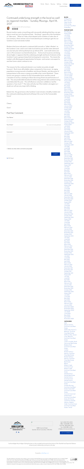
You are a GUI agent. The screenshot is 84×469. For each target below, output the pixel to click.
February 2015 (68, 210)
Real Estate (67, 362)
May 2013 (67, 241)
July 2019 (66, 134)
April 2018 (67, 151)
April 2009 (67, 317)
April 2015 (67, 209)
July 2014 (66, 220)
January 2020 (68, 131)
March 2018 (67, 153)
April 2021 (67, 116)
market (66, 350)
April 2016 (67, 192)
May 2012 (67, 259)
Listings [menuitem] (65, 4)
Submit (55, 154)
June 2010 (67, 296)
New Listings (67, 20)
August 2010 (67, 293)
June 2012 (67, 258)
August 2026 (67, 33)
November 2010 (68, 288)
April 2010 (67, 300)
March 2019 (67, 139)
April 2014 (67, 224)
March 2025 (67, 58)
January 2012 (68, 266)
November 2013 (68, 232)
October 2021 (68, 107)
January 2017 (68, 177)
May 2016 (67, 190)
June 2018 (67, 148)
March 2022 (67, 104)
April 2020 (67, 129)
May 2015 (67, 207)
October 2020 (68, 121)
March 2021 (67, 118)
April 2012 (67, 261)
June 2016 (67, 188)
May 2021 (67, 114)
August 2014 (67, 219)
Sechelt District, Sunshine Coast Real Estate (70, 382)
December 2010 (68, 286)
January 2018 (68, 156)
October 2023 (68, 77)
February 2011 (68, 283)
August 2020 (68, 124)
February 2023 (68, 91)
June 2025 (67, 53)
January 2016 (68, 195)
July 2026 (67, 35)
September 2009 (69, 310)
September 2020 (69, 123)
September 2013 (69, 236)
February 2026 (68, 42)
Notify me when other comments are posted (20, 148)
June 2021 (67, 112)
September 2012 (69, 254)
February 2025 (68, 60)
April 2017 (67, 172)
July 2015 (66, 204)
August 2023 (67, 80)
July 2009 (67, 312)
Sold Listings (67, 24)
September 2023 (69, 79)
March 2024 (67, 72)
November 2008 (69, 318)
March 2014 (67, 225)
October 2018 (68, 143)
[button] (75, 5)
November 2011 (68, 269)
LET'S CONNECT (75, 5)
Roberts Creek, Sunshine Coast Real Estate (70, 370)
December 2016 (68, 178)
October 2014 (68, 215)
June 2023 (67, 84)
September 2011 (68, 273)
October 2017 (68, 161)
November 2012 (68, 251)
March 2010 (67, 301)
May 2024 (67, 70)
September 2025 (69, 48)
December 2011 (68, 268)
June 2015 (67, 205)
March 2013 (67, 244)
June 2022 (67, 99)
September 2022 (69, 96)
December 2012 (68, 249)
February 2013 (68, 246)
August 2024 (67, 65)
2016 (65, 323)
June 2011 (66, 278)
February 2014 (68, 227)
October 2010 (68, 290)
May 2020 (67, 128)
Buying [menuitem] (53, 4)
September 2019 (69, 133)
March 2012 (67, 263)
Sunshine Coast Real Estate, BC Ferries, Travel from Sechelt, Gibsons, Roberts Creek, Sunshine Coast (70, 401)
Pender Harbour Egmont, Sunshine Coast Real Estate (69, 353)
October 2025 (68, 47)
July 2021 (66, 111)
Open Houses (68, 22)
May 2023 (67, 85)
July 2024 (67, 67)
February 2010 (68, 303)
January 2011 (67, 285)
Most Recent (67, 31)
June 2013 (67, 239)
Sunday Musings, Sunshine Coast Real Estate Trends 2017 (70, 387)
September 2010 (69, 291)
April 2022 (67, 102)
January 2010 (68, 305)
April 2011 (66, 279)
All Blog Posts (68, 19)
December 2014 (68, 214)
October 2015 (68, 200)
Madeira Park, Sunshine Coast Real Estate (70, 346)
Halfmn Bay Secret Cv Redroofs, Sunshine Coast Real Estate (70, 331)
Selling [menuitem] (59, 4)
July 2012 (66, 256)
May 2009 (67, 315)
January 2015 (68, 212)
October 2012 (68, 253)
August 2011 (67, 274)
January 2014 (68, 229)
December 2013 (68, 231)
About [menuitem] (47, 4)
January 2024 (68, 75)
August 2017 (67, 165)
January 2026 (68, 43)
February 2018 (68, 155)
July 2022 (67, 97)
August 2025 (68, 50)
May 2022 (67, 101)
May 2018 (67, 150)
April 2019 (67, 138)
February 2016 (68, 193)
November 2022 (69, 92)
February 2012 (68, 264)
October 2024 (68, 62)
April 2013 (67, 242)
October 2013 (68, 234)
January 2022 (68, 106)
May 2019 (67, 136)
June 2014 (67, 222)
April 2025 (67, 57)
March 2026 (67, 40)
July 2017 (66, 166)
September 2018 (68, 145)
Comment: (10, 132)
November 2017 (68, 160)
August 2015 (67, 202)
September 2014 (69, 217)
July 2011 (66, 276)
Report (66, 363)
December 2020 (69, 119)
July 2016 (66, 187)
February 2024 (68, 74)
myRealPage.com (45, 453)
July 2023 (67, 82)
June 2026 (67, 37)
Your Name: (10, 117)
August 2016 (67, 185)
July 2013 (66, 237)
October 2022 (68, 94)
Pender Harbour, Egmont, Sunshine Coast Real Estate (69, 358)
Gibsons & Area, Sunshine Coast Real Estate (70, 326)
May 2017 (67, 170)
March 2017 (67, 173)
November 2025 (69, 45)
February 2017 (68, 175)
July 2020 (67, 126)
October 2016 (68, 182)
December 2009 (69, 307)
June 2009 (67, 313)
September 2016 (69, 183)
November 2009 (69, 308)
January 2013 (68, 247)
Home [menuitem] (42, 4)
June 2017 (67, 168)
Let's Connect (66, 432)
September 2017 (68, 163)
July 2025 (67, 52)
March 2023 (67, 89)
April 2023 (67, 87)
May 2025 (67, 55)
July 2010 (67, 295)
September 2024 (69, 64)
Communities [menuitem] (63, 6)
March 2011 (67, 281)
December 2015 (68, 197)
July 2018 (66, 146)
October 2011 (67, 271)
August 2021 (67, 109)
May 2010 (67, 298)
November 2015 (68, 199)
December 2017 (68, 158)
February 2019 (68, 141)
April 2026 (67, 38)
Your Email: (10, 124)
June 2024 (67, 69)
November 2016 (68, 180)
